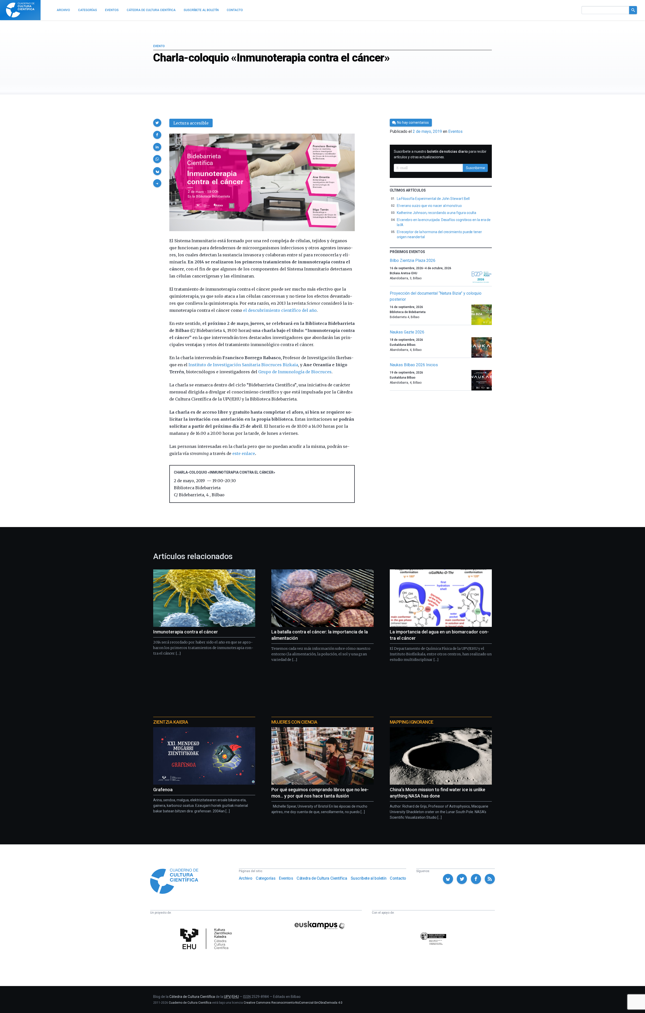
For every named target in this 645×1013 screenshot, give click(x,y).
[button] (157, 123)
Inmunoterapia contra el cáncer (185, 631)
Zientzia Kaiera (170, 722)
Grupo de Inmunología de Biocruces (295, 371)
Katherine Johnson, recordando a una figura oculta (436, 213)
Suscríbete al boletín (368, 878)
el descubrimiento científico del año (280, 310)
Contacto (398, 878)
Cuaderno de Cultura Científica (190, 1002)
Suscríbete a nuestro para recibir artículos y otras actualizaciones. (440, 154)
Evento (159, 46)
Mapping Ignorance (411, 722)
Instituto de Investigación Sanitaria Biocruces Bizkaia (243, 364)
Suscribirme (475, 168)
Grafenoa (163, 789)
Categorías (265, 878)
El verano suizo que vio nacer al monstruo (429, 206)
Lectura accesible (191, 123)
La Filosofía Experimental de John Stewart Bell (433, 199)
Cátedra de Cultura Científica (322, 878)
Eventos (455, 131)
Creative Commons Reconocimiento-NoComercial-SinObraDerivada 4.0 (293, 1002)
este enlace (243, 453)
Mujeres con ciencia (294, 722)
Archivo (245, 878)
